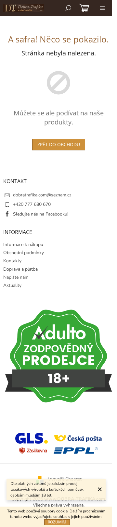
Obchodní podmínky (23, 253)
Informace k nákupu (23, 244)
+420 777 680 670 (32, 204)
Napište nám (16, 277)
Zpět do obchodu (58, 144)
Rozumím (57, 522)
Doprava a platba (20, 269)
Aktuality (12, 285)
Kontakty (12, 261)
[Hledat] (68, 8)
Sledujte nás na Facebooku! (40, 214)
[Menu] (102, 8)
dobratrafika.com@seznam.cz (42, 195)
